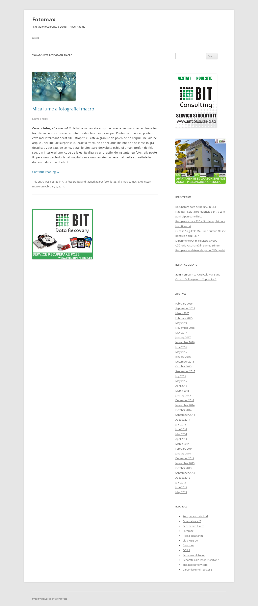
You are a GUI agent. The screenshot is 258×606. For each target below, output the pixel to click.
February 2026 (183, 303)
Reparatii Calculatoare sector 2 (201, 560)
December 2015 (184, 361)
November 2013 (185, 463)
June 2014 (181, 429)
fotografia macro (120, 181)
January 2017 (183, 337)
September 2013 (185, 473)
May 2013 (181, 492)
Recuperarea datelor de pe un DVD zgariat (200, 250)
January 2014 (183, 453)
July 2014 (180, 424)
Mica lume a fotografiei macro (63, 109)
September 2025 (185, 308)
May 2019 (181, 323)
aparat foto (102, 181)
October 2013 (183, 468)
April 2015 (181, 386)
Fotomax (43, 19)
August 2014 (182, 419)
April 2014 (181, 439)
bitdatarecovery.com (195, 565)
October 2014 (183, 410)
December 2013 (184, 458)
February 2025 (183, 318)
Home (36, 38)
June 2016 (181, 347)
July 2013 (180, 482)
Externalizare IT (192, 521)
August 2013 (182, 477)
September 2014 (185, 415)
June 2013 (181, 487)
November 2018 (185, 328)
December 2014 (184, 400)
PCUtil (186, 550)
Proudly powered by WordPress (49, 598)
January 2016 (183, 357)
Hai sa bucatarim (193, 535)
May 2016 (181, 352)
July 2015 (180, 376)
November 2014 (185, 405)
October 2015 (183, 366)
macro (135, 181)
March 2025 (182, 313)
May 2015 (181, 381)
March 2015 (182, 390)
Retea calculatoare (194, 555)
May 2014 (181, 434)
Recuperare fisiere (193, 526)
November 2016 (185, 342)
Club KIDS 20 (190, 540)
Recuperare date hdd (195, 516)
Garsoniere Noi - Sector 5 (197, 569)
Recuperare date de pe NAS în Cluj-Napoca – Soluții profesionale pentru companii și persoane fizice (200, 211)
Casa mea (188, 545)
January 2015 (183, 395)
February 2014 (183, 448)
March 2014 (182, 444)
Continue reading (45, 172)
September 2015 (185, 371)
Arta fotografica (71, 181)
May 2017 (181, 332)
